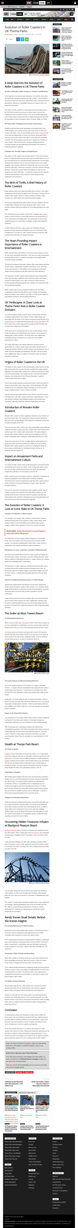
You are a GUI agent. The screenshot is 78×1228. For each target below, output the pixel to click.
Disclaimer (55, 1208)
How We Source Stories (59, 1185)
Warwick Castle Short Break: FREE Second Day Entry (67, 100)
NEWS (12, 19)
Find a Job (31, 1141)
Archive (55, 1141)
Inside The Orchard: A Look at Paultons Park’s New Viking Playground (11, 1108)
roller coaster (43, 214)
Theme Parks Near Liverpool (12, 1156)
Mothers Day (32, 1176)
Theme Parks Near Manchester (13, 1141)
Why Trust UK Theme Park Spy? (62, 1179)
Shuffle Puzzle (33, 1156)
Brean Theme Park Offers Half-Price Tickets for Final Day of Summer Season (66, 30)
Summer (31, 1179)
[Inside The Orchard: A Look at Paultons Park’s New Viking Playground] (12, 1100)
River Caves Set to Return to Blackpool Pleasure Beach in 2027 (66, 38)
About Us (55, 1176)
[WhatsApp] (27, 39)
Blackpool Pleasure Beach (12, 830)
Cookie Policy (56, 1205)
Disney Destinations (10, 1182)
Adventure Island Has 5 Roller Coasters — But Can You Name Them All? (42, 1109)
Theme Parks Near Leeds (12, 1150)
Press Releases (57, 1167)
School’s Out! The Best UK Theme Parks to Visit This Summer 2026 (27, 1127)
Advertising (56, 1159)
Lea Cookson (9, 34)
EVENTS (28, 19)
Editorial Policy (57, 1182)
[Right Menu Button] (75, 3)
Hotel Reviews (9, 1170)
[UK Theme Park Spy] (39, 14)
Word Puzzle (32, 1153)
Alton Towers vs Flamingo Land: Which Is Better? (27, 1108)
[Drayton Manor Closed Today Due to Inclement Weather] (56, 63)
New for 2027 (32, 1150)
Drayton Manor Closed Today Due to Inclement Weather (67, 62)
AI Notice (55, 1193)
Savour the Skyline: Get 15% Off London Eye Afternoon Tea (66, 117)
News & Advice (9, 1167)
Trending (55, 1150)
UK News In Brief (57, 1144)
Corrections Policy (58, 1188)
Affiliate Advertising (58, 1162)
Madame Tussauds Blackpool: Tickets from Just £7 (66, 84)
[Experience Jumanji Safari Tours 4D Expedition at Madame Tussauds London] (56, 126)
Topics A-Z (55, 1156)
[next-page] (48, 1093)
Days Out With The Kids (35, 1164)
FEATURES (19, 19)
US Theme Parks (9, 1176)
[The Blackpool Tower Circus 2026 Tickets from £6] (56, 93)
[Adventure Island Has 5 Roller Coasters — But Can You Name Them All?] (42, 1100)
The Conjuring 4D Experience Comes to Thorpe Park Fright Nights (67, 71)
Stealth (7, 754)
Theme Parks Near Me (11, 1159)
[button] (72, 19)
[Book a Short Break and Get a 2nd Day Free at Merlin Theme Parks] (56, 109)
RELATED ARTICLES (11, 1092)
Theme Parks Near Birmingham (13, 1144)
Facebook (28, 1043)
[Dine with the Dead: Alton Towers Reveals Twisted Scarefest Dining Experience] (56, 46)
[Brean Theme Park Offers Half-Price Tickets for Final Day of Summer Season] (56, 30)
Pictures (35, 19)
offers (11, 779)
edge (19, 326)
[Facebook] (18, 39)
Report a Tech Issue (58, 1164)
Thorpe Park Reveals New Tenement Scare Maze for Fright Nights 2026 (67, 55)
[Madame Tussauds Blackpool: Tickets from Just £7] (56, 85)
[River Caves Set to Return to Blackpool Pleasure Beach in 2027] (56, 38)
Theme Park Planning (35, 1162)
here (10, 1065)
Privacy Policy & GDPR (59, 1202)
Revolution (16, 214)
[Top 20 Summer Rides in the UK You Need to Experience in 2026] (42, 1119)
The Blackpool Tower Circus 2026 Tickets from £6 (67, 92)
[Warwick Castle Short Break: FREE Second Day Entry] (56, 101)
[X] (22, 39)
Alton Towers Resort (42, 133)
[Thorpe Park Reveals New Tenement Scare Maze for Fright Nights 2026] (56, 55)
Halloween (31, 1185)
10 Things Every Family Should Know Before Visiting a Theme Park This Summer (11, 1128)
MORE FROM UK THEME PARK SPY (27, 1092)
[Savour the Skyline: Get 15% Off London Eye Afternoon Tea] (56, 118)
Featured (20, 1072)
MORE (65, 19)
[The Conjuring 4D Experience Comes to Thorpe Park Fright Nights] (56, 71)
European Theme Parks (11, 1179)
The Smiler (25, 623)
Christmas (31, 1188)
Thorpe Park (27, 135)
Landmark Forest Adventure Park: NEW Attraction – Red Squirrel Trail (14, 1083)
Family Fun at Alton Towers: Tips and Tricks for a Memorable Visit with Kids (40, 1083)
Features (11, 23)
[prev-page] (46, 1093)
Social (54, 1153)
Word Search (32, 1159)
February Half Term (34, 1173)
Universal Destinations (11, 1185)
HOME (7, 19)
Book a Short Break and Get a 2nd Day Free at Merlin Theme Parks (67, 109)
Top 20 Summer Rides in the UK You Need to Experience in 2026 (42, 1127)
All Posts (55, 1147)
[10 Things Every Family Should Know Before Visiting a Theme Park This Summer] (12, 1119)
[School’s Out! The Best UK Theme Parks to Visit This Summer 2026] (27, 1119)
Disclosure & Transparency (60, 1190)
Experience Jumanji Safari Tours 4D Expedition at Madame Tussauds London (66, 126)
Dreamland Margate (44, 74)
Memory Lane (29, 1072)
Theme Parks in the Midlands (13, 1153)
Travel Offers (8, 1173)
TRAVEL (59, 19)
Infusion (36, 832)
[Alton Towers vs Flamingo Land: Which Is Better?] (27, 1100)
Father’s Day (32, 1182)
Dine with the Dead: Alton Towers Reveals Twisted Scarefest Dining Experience (67, 46)
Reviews (44, 19)
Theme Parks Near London (12, 1147)
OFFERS (51, 19)
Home (6, 23)
